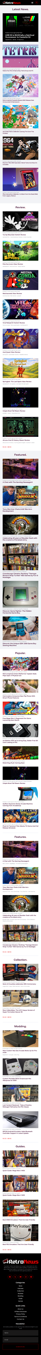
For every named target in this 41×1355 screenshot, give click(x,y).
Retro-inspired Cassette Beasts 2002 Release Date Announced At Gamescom (18, 101)
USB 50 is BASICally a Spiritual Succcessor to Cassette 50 (19, 36)
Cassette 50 (8, 39)
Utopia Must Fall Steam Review (14, 411)
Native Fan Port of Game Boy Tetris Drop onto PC (18, 71)
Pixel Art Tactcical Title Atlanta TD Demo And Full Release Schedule (20, 827)
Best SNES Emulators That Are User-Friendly (19, 1220)
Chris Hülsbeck (31, 919)
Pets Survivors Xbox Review (13, 264)
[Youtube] (20, 1277)
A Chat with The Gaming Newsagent (18, 482)
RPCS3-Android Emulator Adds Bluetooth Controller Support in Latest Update (18, 1132)
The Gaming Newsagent (22, 863)
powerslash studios (14, 354)
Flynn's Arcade (6, 325)
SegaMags (12, 863)
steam (9, 413)
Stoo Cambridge (15, 891)
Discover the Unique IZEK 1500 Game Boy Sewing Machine (19, 644)
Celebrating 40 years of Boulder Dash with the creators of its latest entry (20, 539)
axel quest (5, 354)
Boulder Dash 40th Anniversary (18, 919)
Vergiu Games (21, 266)
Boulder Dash (6, 919)
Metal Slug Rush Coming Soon (14, 763)
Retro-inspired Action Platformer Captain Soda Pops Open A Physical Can (19, 674)
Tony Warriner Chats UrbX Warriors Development (17, 510)
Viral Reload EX (24, 325)
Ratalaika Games (24, 354)
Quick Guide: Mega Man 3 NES (14, 1170)
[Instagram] (26, 1277)
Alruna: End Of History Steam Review (16, 440)
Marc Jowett (6, 863)
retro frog (16, 1054)
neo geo (11, 1054)
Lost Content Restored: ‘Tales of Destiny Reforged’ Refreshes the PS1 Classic (17, 1106)
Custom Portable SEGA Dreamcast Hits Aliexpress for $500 (17, 1079)
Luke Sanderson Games (16, 237)
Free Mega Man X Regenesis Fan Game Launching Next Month (17, 719)
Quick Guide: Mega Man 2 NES (14, 1195)
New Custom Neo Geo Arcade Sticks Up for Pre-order (20, 1051)
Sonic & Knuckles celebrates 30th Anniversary (19, 984)
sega (10, 986)
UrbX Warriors (31, 891)
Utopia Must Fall (16, 413)
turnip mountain (27, 237)
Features (25, 480)
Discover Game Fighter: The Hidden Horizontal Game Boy (17, 612)
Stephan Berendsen (8, 921)
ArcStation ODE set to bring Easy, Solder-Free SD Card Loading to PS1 (20, 741)
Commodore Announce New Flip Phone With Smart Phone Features (19, 697)
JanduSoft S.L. (6, 237)
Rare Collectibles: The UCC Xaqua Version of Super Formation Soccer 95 (19, 1011)
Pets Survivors (13, 266)
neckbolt (28, 442)
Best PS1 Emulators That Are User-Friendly (18, 1244)
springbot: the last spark (22, 384)
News (29, 480)
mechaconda (6, 295)
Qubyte (19, 295)
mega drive (5, 986)
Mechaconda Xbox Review (12, 293)
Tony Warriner (23, 891)
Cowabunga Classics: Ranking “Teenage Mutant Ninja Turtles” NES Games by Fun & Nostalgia (20, 575)
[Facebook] (10, 1277)
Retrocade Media (15, 325)
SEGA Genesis (16, 986)
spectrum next (6, 891)
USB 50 (14, 39)
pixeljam (5, 413)
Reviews (29, 781)
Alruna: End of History (8, 442)
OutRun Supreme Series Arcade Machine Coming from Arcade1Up (18, 804)
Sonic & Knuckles (25, 986)
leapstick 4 (5, 1054)
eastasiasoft (6, 266)
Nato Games (13, 295)
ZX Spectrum (20, 39)
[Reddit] (31, 1277)
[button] (32, 2)
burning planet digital (19, 442)
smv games (13, 384)
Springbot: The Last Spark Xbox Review (17, 381)
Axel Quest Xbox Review (11, 352)
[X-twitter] (15, 1277)
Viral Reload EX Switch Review (14, 323)
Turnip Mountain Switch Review (14, 235)
